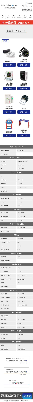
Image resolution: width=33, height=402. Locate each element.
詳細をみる (9, 65)
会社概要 (30, 3)
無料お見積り (27, 396)
